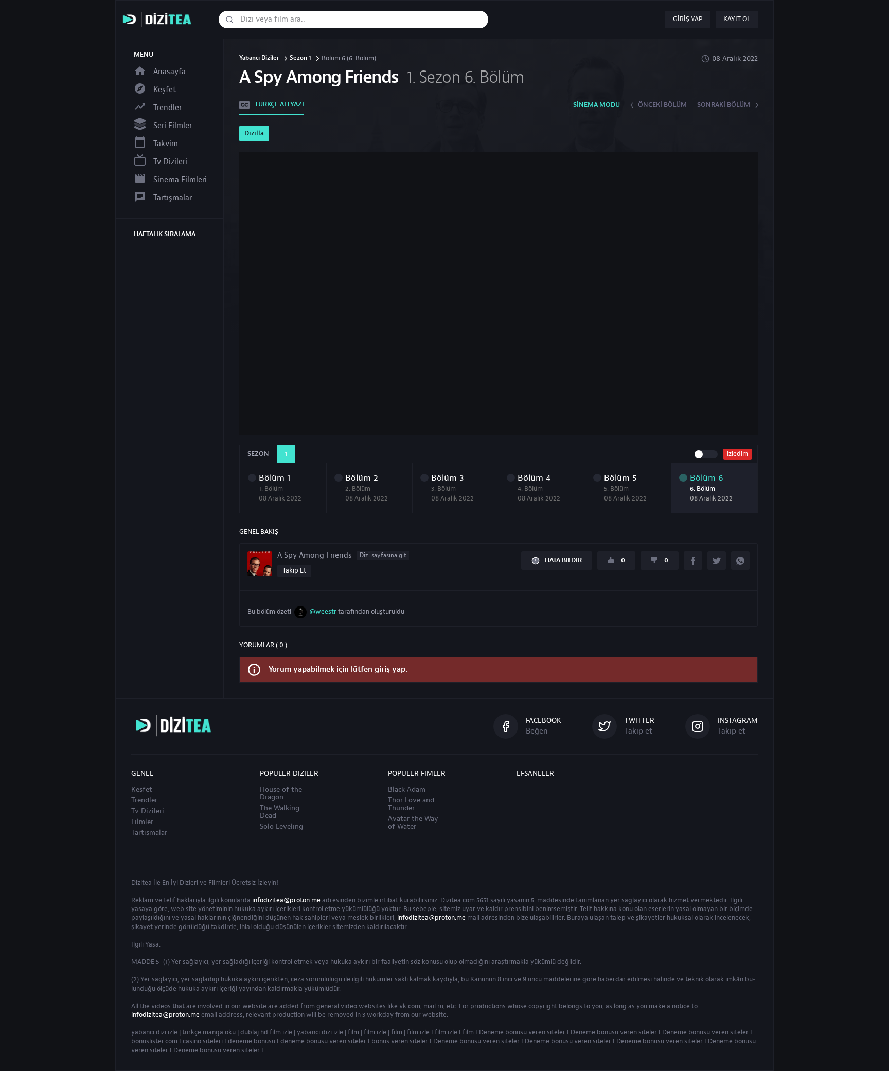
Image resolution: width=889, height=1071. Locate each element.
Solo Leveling (281, 826)
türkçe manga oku (209, 1032)
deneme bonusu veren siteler (323, 1041)
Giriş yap (688, 19)
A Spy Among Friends (341, 555)
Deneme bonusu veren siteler (522, 1032)
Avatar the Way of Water (413, 822)
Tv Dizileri (170, 162)
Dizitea (141, 883)
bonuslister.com (154, 1041)
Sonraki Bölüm (723, 105)
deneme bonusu (251, 1041)
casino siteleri (203, 1041)
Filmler (142, 822)
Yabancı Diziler (259, 58)
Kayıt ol (736, 19)
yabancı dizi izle (154, 1032)
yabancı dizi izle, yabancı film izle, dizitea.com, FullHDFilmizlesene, (159, 19)
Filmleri (219, 883)
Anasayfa (169, 72)
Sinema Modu (596, 105)
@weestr (322, 612)
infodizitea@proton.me (286, 900)
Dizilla (254, 133)
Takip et (294, 570)
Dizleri (189, 883)
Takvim (165, 144)
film (353, 1032)
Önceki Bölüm (662, 105)
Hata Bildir (563, 560)
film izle (375, 1032)
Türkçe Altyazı (279, 104)
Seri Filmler (172, 126)
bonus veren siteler (399, 1041)
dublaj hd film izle (266, 1032)
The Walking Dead (279, 812)
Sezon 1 (300, 58)
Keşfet (164, 90)
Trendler (167, 108)
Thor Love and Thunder (411, 804)
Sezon (258, 454)
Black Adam (406, 789)
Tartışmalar (172, 198)
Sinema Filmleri (180, 180)
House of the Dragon (281, 793)
